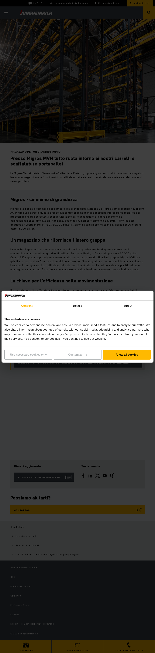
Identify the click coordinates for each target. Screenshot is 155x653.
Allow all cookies (127, 354)
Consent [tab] (27, 305)
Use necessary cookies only (28, 354)
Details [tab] (77, 305)
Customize (75, 354)
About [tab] (128, 305)
